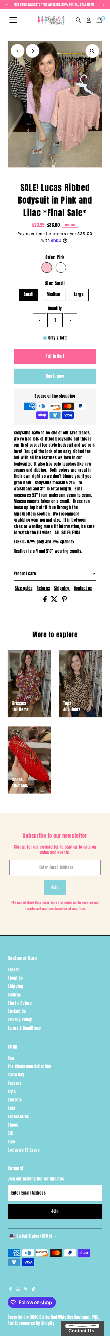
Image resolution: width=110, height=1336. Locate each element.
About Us (15, 978)
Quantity (55, 308)
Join (55, 887)
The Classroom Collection (29, 1066)
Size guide (23, 589)
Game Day (16, 1075)
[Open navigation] (13, 20)
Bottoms (15, 1100)
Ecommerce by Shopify (35, 1323)
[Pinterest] (26, 1289)
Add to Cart (55, 356)
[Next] (32, 51)
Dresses (14, 1083)
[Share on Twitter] (55, 600)
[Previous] (17, 51)
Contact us (83, 589)
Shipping (62, 589)
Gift (11, 1133)
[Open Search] (78, 20)
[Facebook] (10, 1289)
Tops (12, 1091)
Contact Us (17, 1011)
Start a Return (20, 1003)
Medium (54, 294)
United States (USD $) (34, 1236)
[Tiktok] (33, 1289)
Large (79, 294)
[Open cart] (99, 20)
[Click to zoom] (92, 51)
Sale (11, 1142)
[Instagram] (18, 1289)
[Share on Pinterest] (64, 600)
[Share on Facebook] (45, 600)
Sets (11, 1108)
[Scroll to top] (98, 1319)
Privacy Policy (20, 1020)
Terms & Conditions (24, 1028)
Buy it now (55, 376)
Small (28, 294)
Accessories (18, 1117)
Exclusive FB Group (24, 1150)
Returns (43, 589)
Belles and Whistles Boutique (64, 1317)
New (11, 1058)
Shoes (13, 1125)
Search (14, 970)
